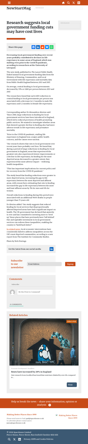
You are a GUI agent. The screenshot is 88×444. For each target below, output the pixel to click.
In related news (13, 229)
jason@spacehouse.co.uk (16, 423)
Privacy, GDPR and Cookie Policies (38, 439)
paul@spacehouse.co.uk (35, 418)
